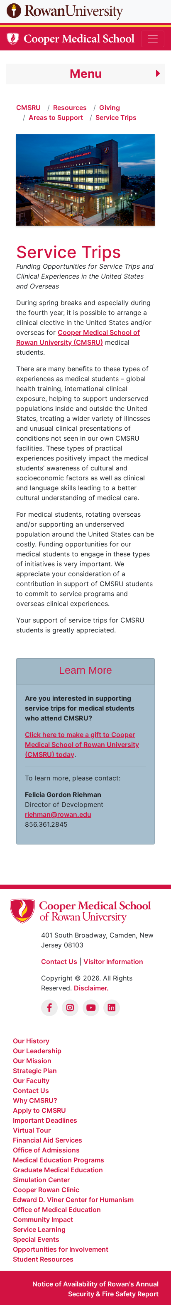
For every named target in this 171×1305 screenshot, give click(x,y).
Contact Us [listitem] (31, 1090)
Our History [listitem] (31, 1041)
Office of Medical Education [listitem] (57, 1209)
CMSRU (28, 107)
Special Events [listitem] (36, 1239)
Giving (109, 107)
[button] (85, 74)
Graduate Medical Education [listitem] (58, 1170)
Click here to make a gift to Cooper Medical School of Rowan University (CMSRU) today (82, 744)
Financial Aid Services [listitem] (47, 1140)
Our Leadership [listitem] (37, 1051)
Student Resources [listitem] (43, 1259)
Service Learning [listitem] (39, 1229)
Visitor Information (113, 961)
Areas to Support (56, 117)
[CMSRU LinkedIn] (111, 1008)
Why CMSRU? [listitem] (35, 1100)
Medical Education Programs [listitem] (58, 1160)
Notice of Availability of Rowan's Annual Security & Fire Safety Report (95, 1289)
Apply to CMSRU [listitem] (39, 1110)
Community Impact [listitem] (43, 1219)
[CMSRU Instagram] (70, 1008)
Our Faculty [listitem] (31, 1080)
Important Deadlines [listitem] (45, 1120)
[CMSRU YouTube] (91, 1008)
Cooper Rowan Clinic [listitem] (46, 1190)
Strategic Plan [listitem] (35, 1070)
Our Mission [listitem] (32, 1061)
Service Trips (116, 117)
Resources (70, 107)
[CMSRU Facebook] (49, 1008)
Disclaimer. (91, 988)
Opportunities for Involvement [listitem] (60, 1249)
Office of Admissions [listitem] (46, 1150)
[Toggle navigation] (152, 39)
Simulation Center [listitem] (41, 1180)
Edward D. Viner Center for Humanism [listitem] (73, 1199)
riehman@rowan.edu (58, 814)
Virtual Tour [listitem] (32, 1130)
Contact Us (59, 961)
